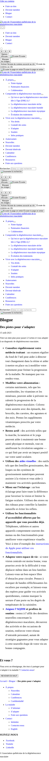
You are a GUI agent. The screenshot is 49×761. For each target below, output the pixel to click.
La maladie (10, 705)
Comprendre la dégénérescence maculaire (23, 94)
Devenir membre (12, 10)
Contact (8, 17)
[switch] (18, 64)
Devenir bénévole (13, 149)
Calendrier (9, 153)
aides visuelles (27, 461)
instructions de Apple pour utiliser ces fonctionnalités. (27, 548)
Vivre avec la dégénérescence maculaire (22, 118)
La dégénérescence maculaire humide (27, 108)
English (14, 729)
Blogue (8, 13)
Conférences (10, 156)
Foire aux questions (13, 163)
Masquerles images (5, 60)
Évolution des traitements (22, 114)
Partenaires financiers (20, 87)
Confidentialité (17, 701)
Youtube (9, 744)
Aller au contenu (7, 1)
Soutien (14, 132)
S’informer (15, 708)
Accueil (3, 681)
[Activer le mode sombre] (1, 49)
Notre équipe (16, 83)
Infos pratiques (17, 135)
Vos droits (15, 121)
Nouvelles (9, 142)
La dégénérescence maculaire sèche (26, 104)
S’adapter (15, 711)
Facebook (9, 740)
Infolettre (15, 722)
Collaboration (17, 90)
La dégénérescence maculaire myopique (28, 111)
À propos (9, 80)
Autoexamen (10, 139)
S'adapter (15, 128)
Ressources (10, 160)
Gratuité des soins (18, 125)
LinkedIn (9, 747)
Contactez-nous (27, 670)
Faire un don (10, 6)
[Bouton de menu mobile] (2, 27)
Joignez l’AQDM (15, 608)
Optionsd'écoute (4, 55)
